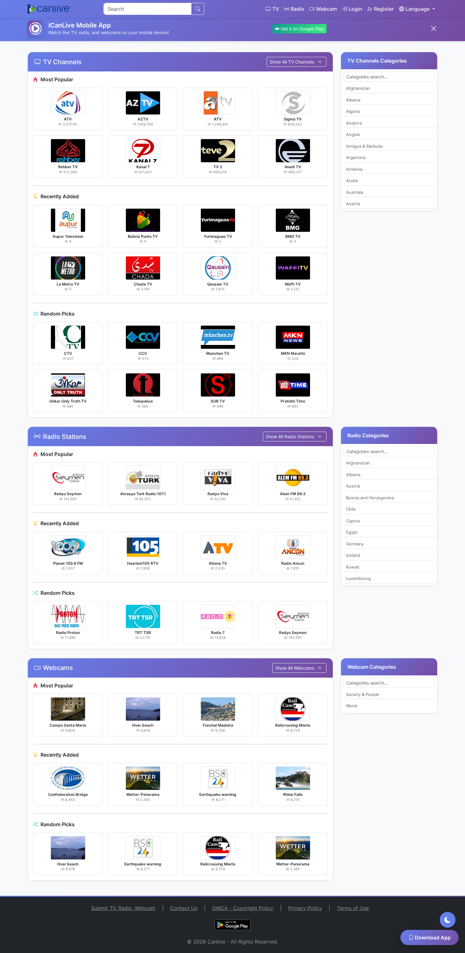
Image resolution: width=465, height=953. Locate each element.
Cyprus (353, 520)
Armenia (354, 169)
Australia (354, 192)
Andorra (354, 123)
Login (355, 9)
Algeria (353, 111)
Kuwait (352, 566)
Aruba (352, 180)
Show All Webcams (295, 668)
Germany (355, 543)
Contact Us (183, 908)
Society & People (362, 694)
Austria (353, 203)
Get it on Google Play (301, 28)
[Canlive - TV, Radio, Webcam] (48, 9)
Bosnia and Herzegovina (370, 497)
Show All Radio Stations (290, 436)
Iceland (353, 555)
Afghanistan (358, 88)
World (351, 705)
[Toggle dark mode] (448, 920)
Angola (353, 134)
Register (384, 9)
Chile (351, 509)
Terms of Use (353, 908)
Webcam (326, 9)
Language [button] (418, 9)
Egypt (351, 532)
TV (275, 9)
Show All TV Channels (292, 62)
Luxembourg (358, 578)
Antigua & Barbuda (364, 146)
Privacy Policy (305, 908)
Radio (297, 9)
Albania (353, 99)
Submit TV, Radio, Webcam (123, 908)
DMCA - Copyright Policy (242, 908)
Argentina (355, 157)
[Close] (433, 28)
